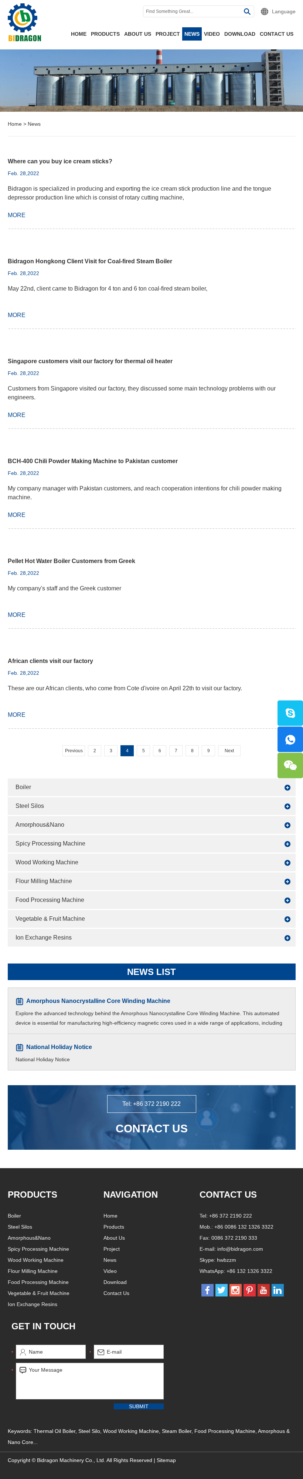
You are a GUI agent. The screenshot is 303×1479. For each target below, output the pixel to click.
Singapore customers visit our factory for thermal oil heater (90, 361)
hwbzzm (226, 1260)
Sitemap (166, 1460)
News (192, 34)
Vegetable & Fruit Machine (50, 919)
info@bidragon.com (240, 1249)
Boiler (23, 787)
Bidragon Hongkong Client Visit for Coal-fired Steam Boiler (90, 261)
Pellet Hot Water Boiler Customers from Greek (71, 561)
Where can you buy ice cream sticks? (60, 161)
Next (229, 750)
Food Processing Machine (50, 900)
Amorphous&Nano (40, 825)
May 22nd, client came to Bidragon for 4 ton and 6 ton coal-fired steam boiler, (107, 288)
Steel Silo (89, 1431)
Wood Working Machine (47, 862)
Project (168, 34)
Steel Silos (30, 806)
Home (78, 34)
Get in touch (43, 1326)
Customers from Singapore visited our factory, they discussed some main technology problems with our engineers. (142, 392)
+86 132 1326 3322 (249, 1271)
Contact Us (276, 34)
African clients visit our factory (50, 661)
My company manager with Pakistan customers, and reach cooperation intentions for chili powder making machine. (145, 492)
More (16, 215)
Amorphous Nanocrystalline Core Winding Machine (98, 1001)
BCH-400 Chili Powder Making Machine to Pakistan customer (93, 461)
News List (151, 972)
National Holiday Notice (59, 1047)
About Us (137, 34)
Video (212, 34)
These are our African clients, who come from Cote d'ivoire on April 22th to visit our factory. (125, 688)
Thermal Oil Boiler (54, 1431)
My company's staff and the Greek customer (64, 588)
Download (239, 34)
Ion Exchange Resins (44, 937)
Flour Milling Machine (44, 881)
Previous (74, 750)
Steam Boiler (176, 1431)
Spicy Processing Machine (50, 843)
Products (105, 34)
